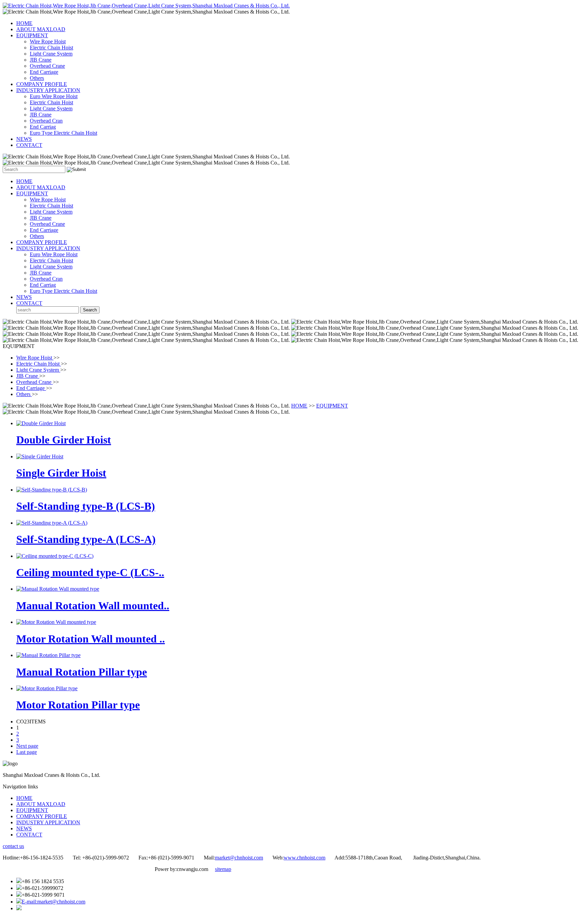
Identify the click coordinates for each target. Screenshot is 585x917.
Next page (27, 746)
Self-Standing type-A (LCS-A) (86, 539)
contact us (13, 846)
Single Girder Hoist (61, 473)
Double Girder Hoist (63, 440)
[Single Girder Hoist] (39, 456)
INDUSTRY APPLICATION (48, 90)
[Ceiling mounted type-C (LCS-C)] (54, 556)
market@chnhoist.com (239, 857)
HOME (24, 23)
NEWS (24, 139)
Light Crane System (51, 54)
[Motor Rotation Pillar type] (47, 688)
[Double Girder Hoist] (41, 423)
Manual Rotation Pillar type (81, 672)
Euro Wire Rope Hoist (54, 96)
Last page (26, 752)
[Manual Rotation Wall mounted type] (57, 589)
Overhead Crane (47, 66)
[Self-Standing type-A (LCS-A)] (51, 523)
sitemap (223, 869)
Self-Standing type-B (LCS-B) (85, 506)
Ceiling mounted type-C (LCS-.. (90, 572)
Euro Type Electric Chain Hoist (63, 133)
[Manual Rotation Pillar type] (48, 655)
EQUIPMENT (32, 35)
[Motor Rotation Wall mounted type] (56, 622)
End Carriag (43, 127)
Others (37, 78)
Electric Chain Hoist (51, 47)
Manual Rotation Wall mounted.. (92, 605)
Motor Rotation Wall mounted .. (90, 639)
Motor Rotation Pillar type (78, 705)
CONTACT (29, 145)
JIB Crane (40, 60)
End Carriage (44, 72)
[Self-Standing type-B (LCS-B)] (51, 490)
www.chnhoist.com (304, 857)
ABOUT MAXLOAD (40, 29)
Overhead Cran (46, 121)
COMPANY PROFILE (41, 84)
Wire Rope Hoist (48, 41)
